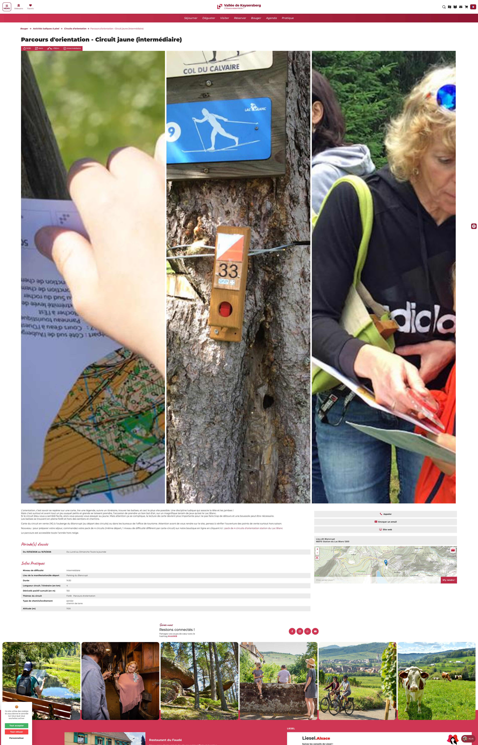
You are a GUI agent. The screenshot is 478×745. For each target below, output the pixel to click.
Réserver (240, 18)
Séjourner (191, 18)
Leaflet (454, 572)
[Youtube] (315, 631)
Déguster (208, 18)
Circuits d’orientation (75, 28)
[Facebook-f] (292, 631)
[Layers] (453, 550)
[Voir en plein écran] (317, 558)
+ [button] (317, 549)
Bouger (256, 18)
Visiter (224, 18)
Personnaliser (16, 738)
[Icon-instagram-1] (300, 631)
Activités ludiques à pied (46, 28)
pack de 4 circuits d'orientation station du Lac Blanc (253, 528)
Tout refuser (16, 732)
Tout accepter (16, 725)
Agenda (271, 18)
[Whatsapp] (307, 631)
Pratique (288, 18)
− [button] (317, 553)
